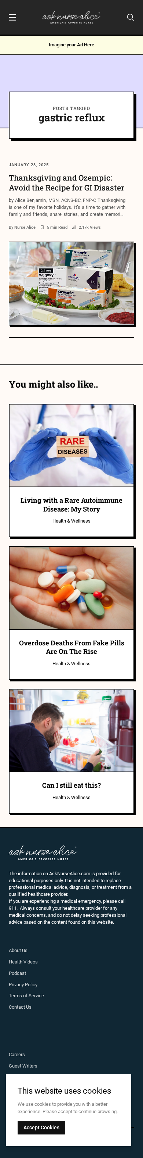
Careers (17, 1054)
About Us (18, 950)
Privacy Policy (23, 984)
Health (16, 962)
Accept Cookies (41, 1127)
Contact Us (20, 1007)
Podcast (17, 973)
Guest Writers (23, 1066)
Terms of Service (26, 995)
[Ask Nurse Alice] (72, 17)
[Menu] (12, 18)
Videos (30, 962)
